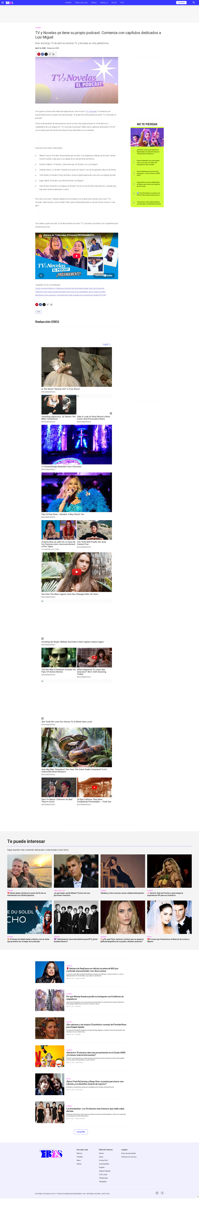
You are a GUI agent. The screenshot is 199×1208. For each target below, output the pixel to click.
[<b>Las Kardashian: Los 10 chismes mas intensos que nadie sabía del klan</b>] (49, 1112)
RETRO (149, 937)
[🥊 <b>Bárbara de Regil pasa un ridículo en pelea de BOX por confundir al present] (49, 972)
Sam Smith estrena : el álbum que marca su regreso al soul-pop (148, 184)
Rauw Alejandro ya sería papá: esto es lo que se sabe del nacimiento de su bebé (148, 162)
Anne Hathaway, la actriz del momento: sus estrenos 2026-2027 (149, 173)
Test (122, 3)
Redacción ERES (53, 48)
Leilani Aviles (79, 1062)
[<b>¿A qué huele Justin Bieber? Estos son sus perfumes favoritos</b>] (76, 871)
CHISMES (38, 27)
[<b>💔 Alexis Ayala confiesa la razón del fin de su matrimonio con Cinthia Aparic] (29, 871)
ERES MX (78, 1006)
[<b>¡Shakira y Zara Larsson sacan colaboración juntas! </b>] (123, 871)
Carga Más (81, 1132)
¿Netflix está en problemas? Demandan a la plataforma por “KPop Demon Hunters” (148, 152)
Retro (114, 3)
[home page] (9, 2)
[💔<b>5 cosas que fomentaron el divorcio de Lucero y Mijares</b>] (169, 917)
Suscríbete (181, 2)
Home (38, 312)
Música (94, 3)
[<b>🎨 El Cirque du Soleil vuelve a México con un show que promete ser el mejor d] (29, 917)
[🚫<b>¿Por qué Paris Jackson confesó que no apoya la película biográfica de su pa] (123, 917)
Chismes (68, 3)
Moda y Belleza (81, 3)
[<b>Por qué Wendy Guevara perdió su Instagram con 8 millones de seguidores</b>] (49, 1000)
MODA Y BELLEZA (59, 890)
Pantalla (104, 3)
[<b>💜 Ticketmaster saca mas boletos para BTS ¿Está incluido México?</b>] (76, 917)
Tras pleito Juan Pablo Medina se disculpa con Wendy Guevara (149, 203)
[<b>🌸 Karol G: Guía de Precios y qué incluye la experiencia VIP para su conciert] (169, 871)
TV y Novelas (91, 111)
